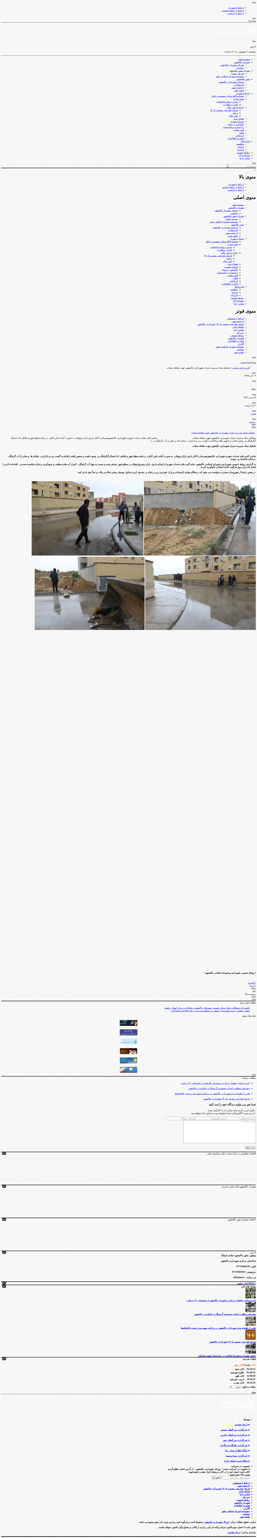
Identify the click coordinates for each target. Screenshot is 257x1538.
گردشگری (239, 84)
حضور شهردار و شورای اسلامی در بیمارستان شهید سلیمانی (227, 1355)
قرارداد (240, 149)
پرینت (252, 422)
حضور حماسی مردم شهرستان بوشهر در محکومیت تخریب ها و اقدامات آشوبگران (210, 1010)
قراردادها (245, 141)
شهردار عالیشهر (242, 62)
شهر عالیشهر (243, 79)
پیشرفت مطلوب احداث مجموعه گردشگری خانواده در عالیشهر (219, 1088)
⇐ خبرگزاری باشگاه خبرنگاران (235, 1445)
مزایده (241, 147)
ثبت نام (240, 332)
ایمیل (253, 413)
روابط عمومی (243, 152)
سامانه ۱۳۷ (244, 155)
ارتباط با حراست (236, 13)
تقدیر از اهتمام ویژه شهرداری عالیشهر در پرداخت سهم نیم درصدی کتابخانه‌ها (212, 1093)
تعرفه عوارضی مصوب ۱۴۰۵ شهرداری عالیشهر (220, 324)
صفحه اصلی (244, 59)
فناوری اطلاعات (236, 138)
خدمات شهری (243, 93)
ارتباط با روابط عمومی (233, 10)
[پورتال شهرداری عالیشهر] (237, 38)
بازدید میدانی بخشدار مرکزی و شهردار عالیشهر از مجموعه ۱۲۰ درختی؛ (215, 1083)
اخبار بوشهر (242, 1283)
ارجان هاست (234, 1532)
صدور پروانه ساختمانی (227, 101)
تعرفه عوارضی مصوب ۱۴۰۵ (224, 110)
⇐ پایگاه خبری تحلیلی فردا (237, 1461)
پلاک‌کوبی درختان (235, 124)
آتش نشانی (238, 130)
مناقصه (240, 144)
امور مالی (233, 116)
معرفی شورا (237, 73)
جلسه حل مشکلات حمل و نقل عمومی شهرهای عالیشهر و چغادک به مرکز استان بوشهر (207, 1008)
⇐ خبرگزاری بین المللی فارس (235, 1435)
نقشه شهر (239, 90)
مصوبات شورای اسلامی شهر (230, 76)
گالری (241, 344)
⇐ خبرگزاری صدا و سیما (238, 1456)
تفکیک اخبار (238, 327)
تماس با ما (245, 158)
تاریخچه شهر (238, 87)
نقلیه (241, 132)
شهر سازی (238, 99)
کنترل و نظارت (230, 104)
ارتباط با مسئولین (235, 318)
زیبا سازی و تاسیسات (233, 127)
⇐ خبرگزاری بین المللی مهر (236, 1440)
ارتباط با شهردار (236, 7)
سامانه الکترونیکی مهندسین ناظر (227, 96)
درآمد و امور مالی (235, 107)
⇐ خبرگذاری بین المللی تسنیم (235, 1430)
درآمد (235, 113)
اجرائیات (240, 135)
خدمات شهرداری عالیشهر (231, 82)
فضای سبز (238, 118)
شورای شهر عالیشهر (239, 70)
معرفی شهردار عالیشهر (232, 65)
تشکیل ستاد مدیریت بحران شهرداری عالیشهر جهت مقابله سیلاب (223, 432)
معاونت (240, 68)
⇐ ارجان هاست (242, 1424)
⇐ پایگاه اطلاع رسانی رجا (237, 1450)
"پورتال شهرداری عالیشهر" (216, 1522)
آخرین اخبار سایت (241, 368)
